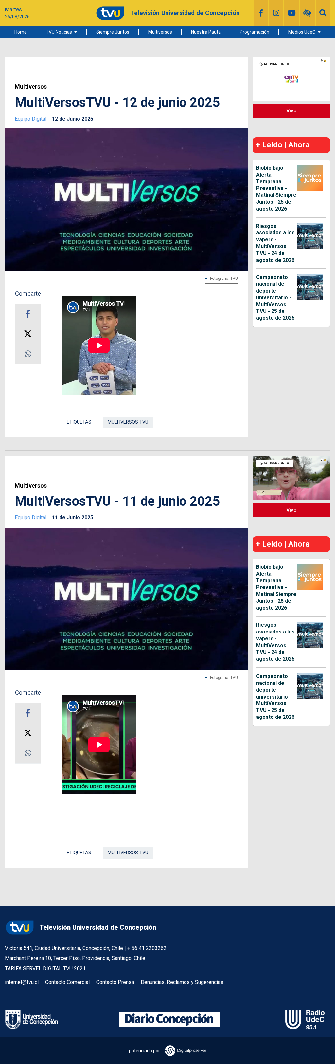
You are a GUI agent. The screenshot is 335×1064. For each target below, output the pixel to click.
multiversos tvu (128, 422)
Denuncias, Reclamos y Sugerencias (182, 982)
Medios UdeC (301, 32)
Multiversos (160, 32)
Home (20, 32)
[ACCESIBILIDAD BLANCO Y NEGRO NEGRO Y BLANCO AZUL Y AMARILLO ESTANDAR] (307, 13)
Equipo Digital (31, 119)
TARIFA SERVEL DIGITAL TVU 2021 (45, 968)
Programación (254, 32)
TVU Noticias (59, 32)
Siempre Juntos (112, 32)
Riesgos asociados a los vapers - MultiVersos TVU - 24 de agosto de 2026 (275, 243)
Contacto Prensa (115, 982)
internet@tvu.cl (22, 982)
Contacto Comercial (67, 982)
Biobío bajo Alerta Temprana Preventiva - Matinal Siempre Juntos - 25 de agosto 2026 (276, 188)
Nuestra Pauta (206, 32)
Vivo (291, 111)
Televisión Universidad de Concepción (97, 927)
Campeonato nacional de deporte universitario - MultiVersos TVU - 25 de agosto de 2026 (275, 297)
